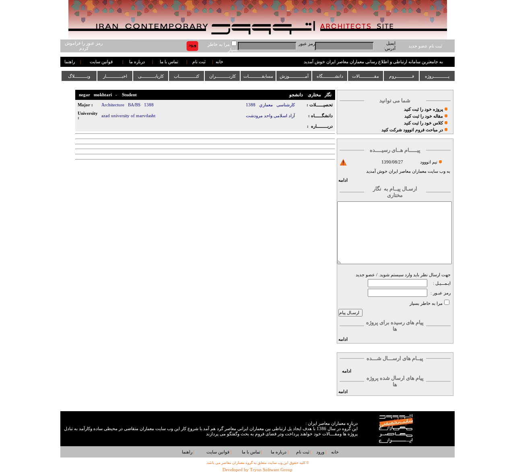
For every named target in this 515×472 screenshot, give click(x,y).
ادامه (343, 180)
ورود (320, 452)
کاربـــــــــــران (222, 76)
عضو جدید (365, 275)
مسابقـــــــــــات (258, 76)
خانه (219, 62)
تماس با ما (169, 62)
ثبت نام (199, 62)
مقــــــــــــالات (365, 76)
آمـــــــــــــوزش (294, 76)
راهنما (69, 62)
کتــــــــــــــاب (186, 76)
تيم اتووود (428, 162)
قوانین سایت (101, 62)
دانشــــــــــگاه (330, 76)
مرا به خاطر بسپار (426, 303)
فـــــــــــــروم (401, 76)
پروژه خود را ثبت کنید (423, 109)
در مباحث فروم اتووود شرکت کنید (412, 130)
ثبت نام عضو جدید (425, 46)
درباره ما (137, 62)
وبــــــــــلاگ (79, 76)
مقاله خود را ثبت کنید (423, 116)
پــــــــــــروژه (437, 76)
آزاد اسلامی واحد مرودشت (270, 116)
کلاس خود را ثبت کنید (423, 123)
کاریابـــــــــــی (151, 76)
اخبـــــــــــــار (115, 76)
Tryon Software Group (271, 470)
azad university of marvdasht (128, 116)
